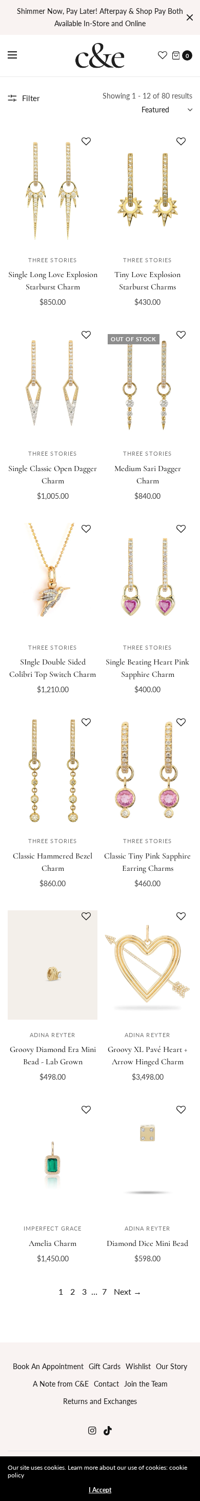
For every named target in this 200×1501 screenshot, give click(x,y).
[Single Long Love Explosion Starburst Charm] (52, 190)
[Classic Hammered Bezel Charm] (52, 771)
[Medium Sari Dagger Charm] (147, 383)
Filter (30, 98)
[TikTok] (108, 1430)
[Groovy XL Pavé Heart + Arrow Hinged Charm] (147, 965)
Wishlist (138, 1366)
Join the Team (146, 1383)
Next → (128, 1291)
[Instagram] (91, 1430)
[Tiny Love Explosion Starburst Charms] (147, 190)
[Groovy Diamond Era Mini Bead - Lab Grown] (52, 965)
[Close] (189, 17)
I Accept (100, 1490)
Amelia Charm (52, 1243)
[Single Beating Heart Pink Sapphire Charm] (147, 577)
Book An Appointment (48, 1366)
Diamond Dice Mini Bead (147, 1243)
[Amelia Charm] (52, 1158)
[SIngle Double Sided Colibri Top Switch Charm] (52, 577)
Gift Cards (105, 1366)
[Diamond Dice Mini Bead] (147, 1158)
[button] (86, 148)
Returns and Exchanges (100, 1401)
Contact (106, 1383)
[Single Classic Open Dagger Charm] (52, 383)
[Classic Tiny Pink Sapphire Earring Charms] (147, 771)
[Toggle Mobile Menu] (19, 55)
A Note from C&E (61, 1383)
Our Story (171, 1366)
